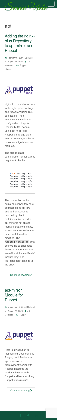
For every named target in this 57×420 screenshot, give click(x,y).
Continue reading (20, 275)
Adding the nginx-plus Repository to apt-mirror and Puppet (20, 43)
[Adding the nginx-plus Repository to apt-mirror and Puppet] (20, 89)
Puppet (23, 65)
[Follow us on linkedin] (36, 415)
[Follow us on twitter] (27, 415)
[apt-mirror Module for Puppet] (20, 335)
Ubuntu (8, 69)
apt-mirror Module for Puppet (14, 294)
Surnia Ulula (26, 8)
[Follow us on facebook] (20, 415)
